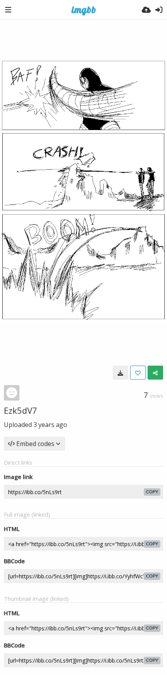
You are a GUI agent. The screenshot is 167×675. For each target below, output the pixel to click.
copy (152, 491)
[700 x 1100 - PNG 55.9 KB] (120, 373)
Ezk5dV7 (20, 410)
